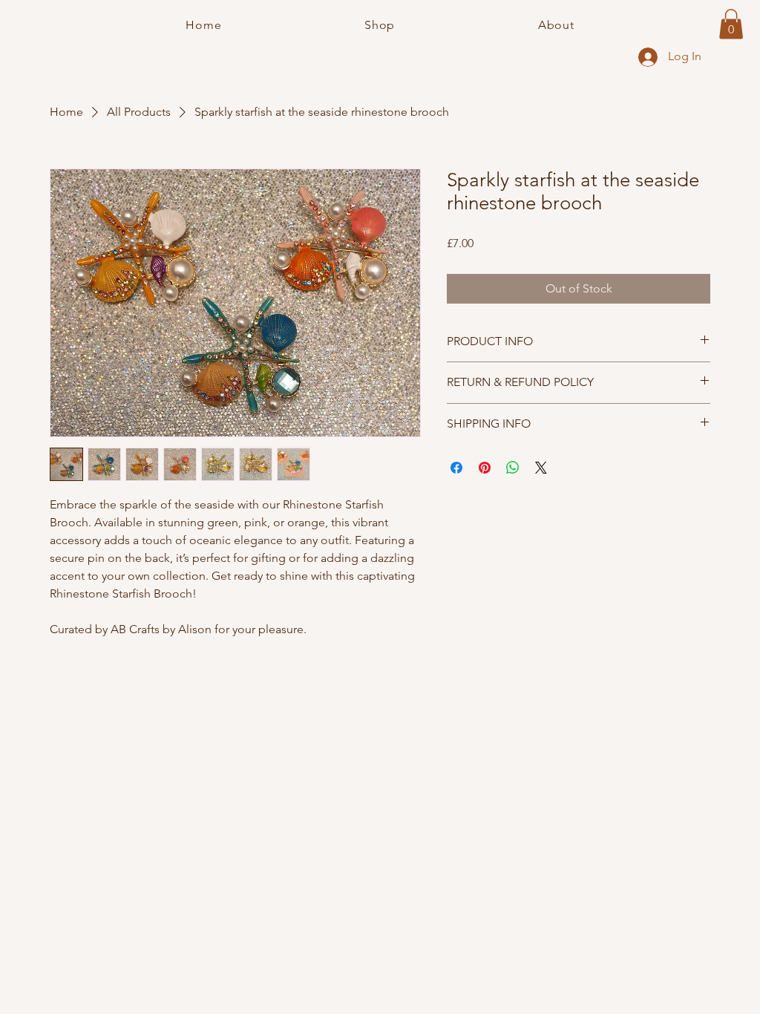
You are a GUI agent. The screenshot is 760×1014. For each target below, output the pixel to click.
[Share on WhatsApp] (513, 468)
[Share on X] (541, 468)
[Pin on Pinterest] (485, 468)
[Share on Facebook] (456, 468)
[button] (731, 24)
